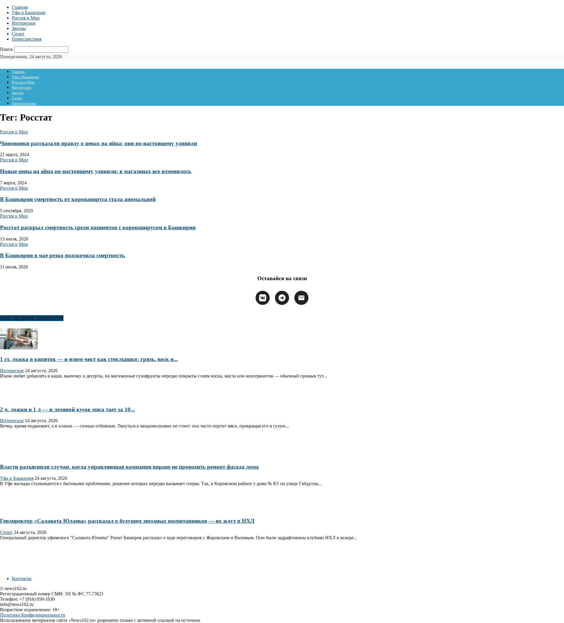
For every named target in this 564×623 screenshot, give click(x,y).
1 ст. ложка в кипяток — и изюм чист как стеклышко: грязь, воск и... (89, 359)
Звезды (19, 28)
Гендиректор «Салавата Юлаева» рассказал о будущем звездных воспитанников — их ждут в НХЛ (127, 521)
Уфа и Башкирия (28, 12)
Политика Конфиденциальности (32, 614)
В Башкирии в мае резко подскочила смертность (62, 255)
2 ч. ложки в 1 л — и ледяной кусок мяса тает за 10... (67, 409)
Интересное (24, 23)
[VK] (263, 298)
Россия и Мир (26, 17)
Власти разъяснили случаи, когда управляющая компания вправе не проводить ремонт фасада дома (129, 467)
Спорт (18, 33)
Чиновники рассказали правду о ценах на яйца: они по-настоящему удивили (98, 143)
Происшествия (26, 38)
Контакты (21, 578)
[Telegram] (282, 298)
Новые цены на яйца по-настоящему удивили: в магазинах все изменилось (95, 171)
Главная (20, 7)
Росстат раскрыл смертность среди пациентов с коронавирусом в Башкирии (98, 227)
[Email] (301, 298)
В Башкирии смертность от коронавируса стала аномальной (78, 199)
